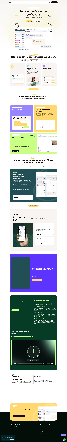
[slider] (30, 363)
